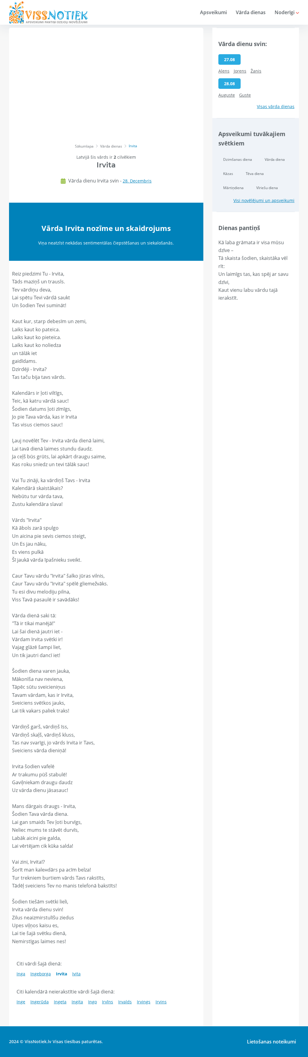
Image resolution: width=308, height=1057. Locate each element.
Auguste (226, 95)
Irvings (143, 1002)
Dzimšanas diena (237, 159)
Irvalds (125, 1002)
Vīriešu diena (267, 187)
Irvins (161, 1002)
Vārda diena (275, 159)
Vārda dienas (251, 12)
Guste (245, 95)
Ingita (77, 1002)
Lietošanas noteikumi (271, 1041)
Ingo (92, 1002)
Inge (21, 1002)
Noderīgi (285, 12)
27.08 (229, 59)
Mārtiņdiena (233, 187)
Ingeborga (40, 974)
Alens (223, 71)
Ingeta (60, 1002)
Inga (21, 974)
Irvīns (107, 1002)
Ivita (76, 974)
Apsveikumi (213, 12)
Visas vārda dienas (275, 106)
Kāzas (228, 173)
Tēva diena (255, 173)
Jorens (240, 71)
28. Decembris (137, 181)
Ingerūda (39, 1002)
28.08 (229, 83)
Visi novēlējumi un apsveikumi (263, 200)
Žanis (256, 71)
